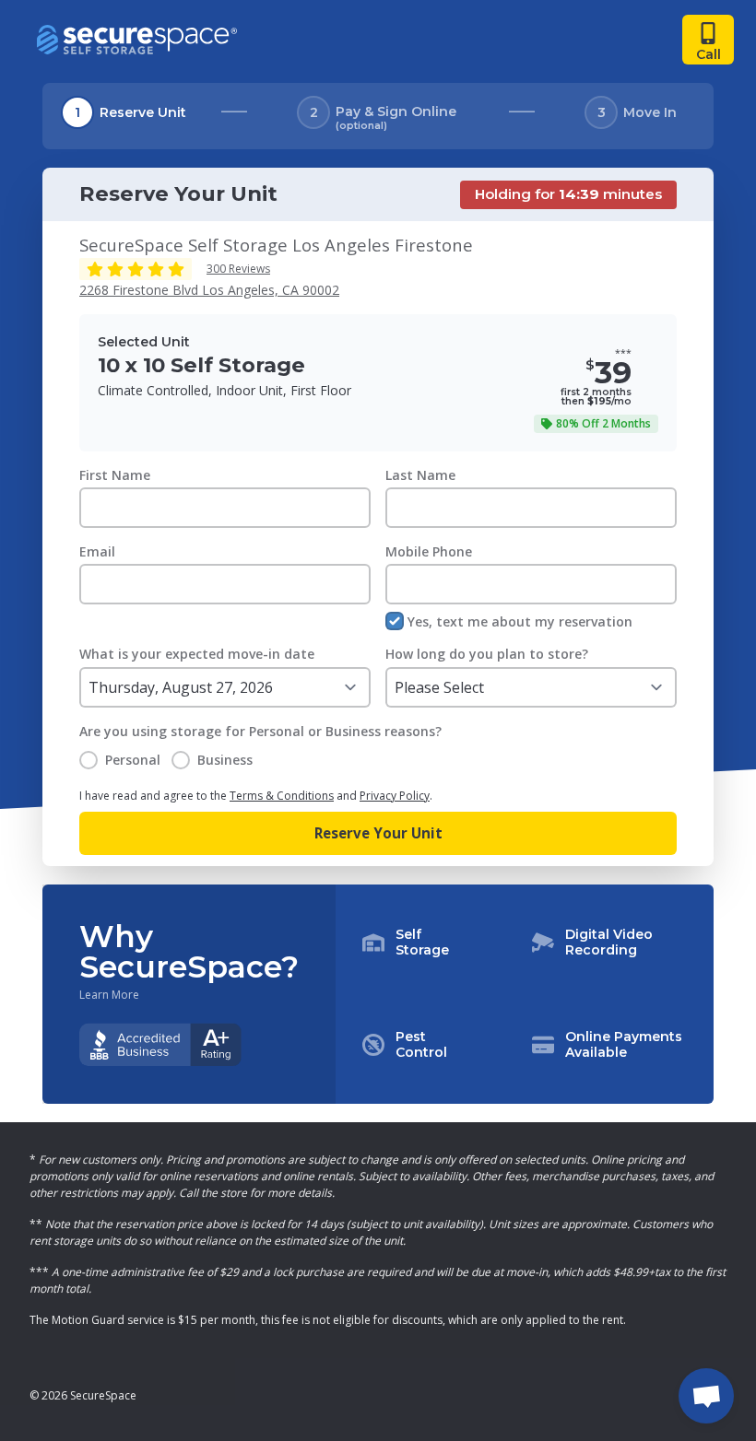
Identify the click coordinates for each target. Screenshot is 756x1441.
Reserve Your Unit (378, 833)
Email (97, 551)
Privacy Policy (395, 795)
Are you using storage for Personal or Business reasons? (260, 731)
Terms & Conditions (282, 795)
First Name (114, 475)
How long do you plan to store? (486, 653)
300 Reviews (238, 268)
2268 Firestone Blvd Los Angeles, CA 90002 (209, 290)
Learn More (109, 995)
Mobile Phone (428, 551)
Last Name (420, 475)
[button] (525, 994)
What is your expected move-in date (196, 653)
